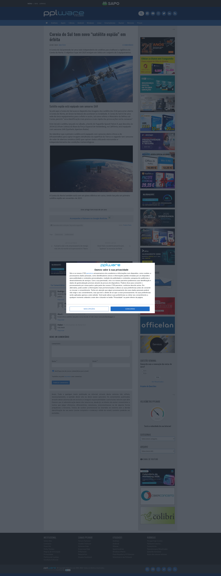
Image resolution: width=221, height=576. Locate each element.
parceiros (89, 273)
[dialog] (110, 288)
